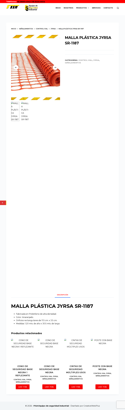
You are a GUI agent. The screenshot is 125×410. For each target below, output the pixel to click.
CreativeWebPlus (92, 406)
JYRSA (96, 60)
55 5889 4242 (24, 1)
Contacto (108, 8)
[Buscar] (118, 8)
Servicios (96, 8)
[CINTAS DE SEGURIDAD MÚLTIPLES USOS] (75, 350)
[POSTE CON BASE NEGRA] (102, 350)
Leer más (22, 387)
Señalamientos (73, 63)
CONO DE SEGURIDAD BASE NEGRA (49, 369)
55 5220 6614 (38, 1)
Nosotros (68, 8)
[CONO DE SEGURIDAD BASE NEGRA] (49, 350)
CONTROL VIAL (85, 60)
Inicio (58, 8)
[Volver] (3, 202)
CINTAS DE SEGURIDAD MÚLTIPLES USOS (76, 369)
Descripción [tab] (62, 295)
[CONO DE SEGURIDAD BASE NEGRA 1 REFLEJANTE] (22, 350)
